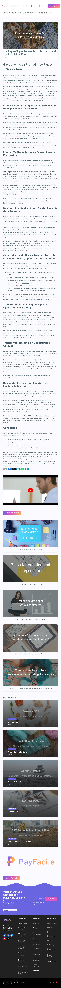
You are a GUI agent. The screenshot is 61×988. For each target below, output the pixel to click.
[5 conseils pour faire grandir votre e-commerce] (30, 603)
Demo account (50, 956)
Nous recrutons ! (38, 949)
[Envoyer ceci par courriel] (5, 469)
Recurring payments (22, 947)
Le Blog (37, 923)
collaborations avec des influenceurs (27, 145)
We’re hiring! (36, 954)
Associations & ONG (23, 973)
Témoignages (37, 934)
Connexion (52, 923)
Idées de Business (14, 57)
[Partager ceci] (10, 469)
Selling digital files (21, 961)
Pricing (51, 945)
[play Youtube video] (30, 490)
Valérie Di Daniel (14, 782)
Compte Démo (51, 950)
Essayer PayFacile (11, 878)
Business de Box (23, 967)
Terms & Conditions (36, 965)
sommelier (25, 283)
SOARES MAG (13, 812)
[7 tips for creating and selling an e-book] (30, 568)
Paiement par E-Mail (22, 928)
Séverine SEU (13, 722)
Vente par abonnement (22, 940)
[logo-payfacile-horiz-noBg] (4, 6)
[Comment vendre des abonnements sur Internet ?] (30, 638)
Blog (7, 57)
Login (51, 927)
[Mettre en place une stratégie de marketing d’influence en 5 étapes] (30, 672)
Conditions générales (36, 959)
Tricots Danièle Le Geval (17, 752)
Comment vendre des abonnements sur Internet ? (30, 654)
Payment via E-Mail (23, 935)
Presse (37, 944)
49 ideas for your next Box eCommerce (30, 549)
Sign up (51, 932)
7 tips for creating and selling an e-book (30, 584)
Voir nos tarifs (7, 906)
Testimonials (37, 940)
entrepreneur (7, 355)
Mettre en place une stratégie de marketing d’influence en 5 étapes (30, 688)
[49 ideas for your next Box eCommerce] (30, 533)
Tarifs (51, 940)
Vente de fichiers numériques (22, 953)
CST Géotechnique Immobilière (20, 842)
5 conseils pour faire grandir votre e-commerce (30, 619)
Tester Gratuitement (12, 513)
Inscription (52, 936)
